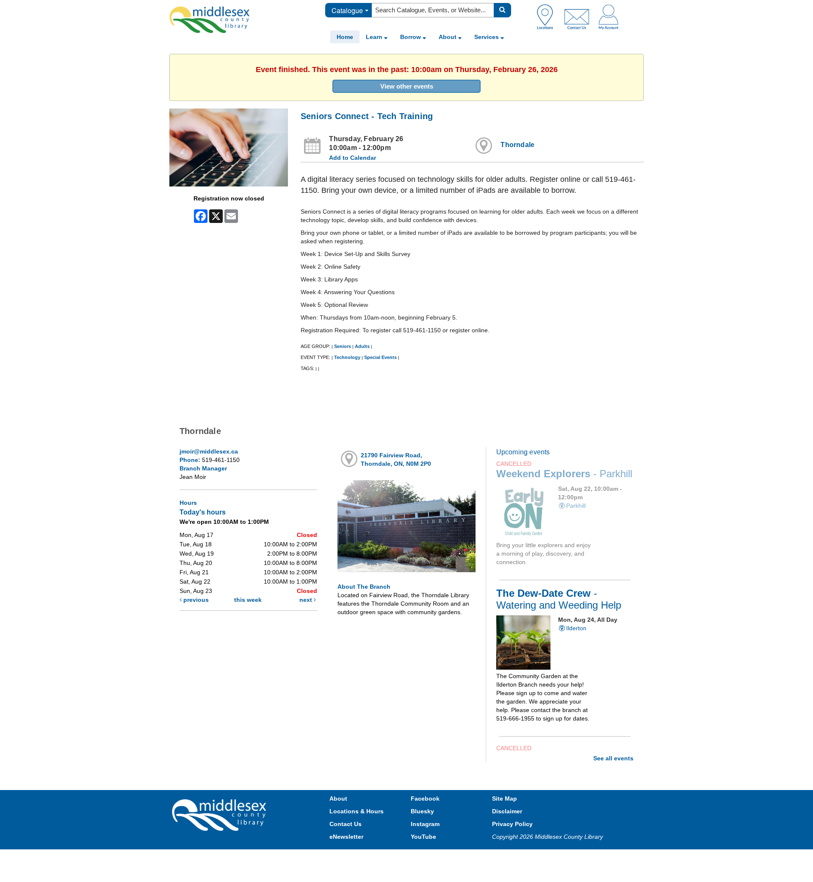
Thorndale (517, 144)
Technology (347, 357)
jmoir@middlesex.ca (209, 451)
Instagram (425, 824)
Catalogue (347, 10)
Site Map (504, 798)
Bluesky (422, 811)
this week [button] (248, 599)
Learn (375, 36)
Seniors (342, 346)
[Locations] (548, 16)
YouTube (423, 836)
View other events (406, 86)
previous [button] (195, 599)
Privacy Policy (512, 824)
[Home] (209, 19)
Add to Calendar (352, 157)
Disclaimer (507, 811)
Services (487, 36)
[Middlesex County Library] (220, 814)
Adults (362, 346)
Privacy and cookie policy (369, 857)
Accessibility (424, 857)
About (448, 36)
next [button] (306, 599)
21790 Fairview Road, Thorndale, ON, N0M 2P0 (396, 459)
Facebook (425, 798)
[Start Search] (502, 10)
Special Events (380, 357)
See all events (613, 758)
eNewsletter (346, 836)
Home (345, 36)
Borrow (411, 36)
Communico (462, 857)
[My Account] (608, 16)
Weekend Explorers (564, 473)
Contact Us (345, 824)
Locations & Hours (356, 811)
